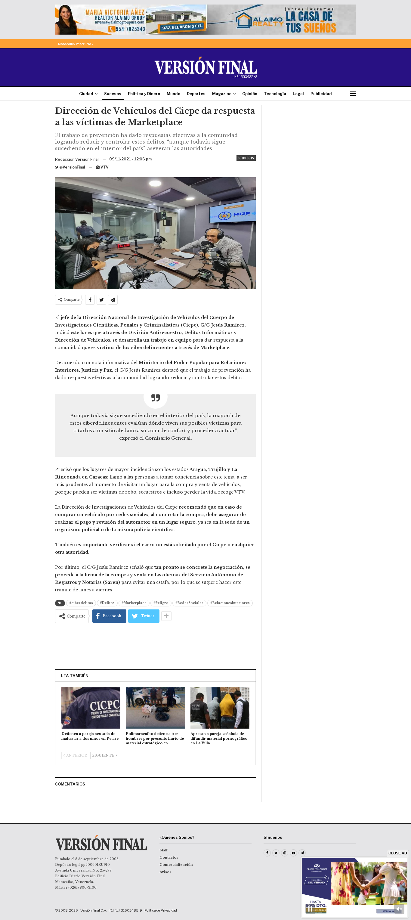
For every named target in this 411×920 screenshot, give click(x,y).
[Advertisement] (155, 646)
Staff (163, 850)
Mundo (173, 93)
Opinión (249, 93)
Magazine (221, 93)
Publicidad (321, 93)
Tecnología (275, 93)
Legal (298, 93)
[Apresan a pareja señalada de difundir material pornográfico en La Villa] (219, 708)
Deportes (196, 93)
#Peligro (160, 603)
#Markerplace (134, 603)
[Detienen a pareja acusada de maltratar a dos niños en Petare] (90, 708)
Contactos (168, 857)
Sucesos (112, 93)
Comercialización (176, 865)
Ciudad (86, 93)
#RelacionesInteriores (230, 603)
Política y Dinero (144, 93)
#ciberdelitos (81, 603)
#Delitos (107, 603)
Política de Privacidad (160, 910)
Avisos (165, 872)
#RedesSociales (189, 603)
